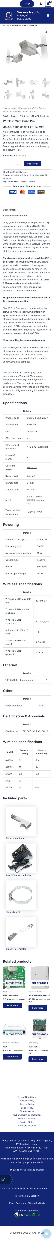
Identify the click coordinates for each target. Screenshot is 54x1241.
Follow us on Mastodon (27, 1196)
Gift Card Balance (27, 1125)
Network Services (27, 1118)
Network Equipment (20, 108)
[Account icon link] (40, 3)
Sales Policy (27, 1107)
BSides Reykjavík (36, 1203)
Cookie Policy (27, 1104)
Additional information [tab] (15, 215)
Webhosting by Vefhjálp (27, 1210)
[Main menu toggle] (48, 15)
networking (13, 181)
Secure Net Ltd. (29, 12)
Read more (12, 1005)
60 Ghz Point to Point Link (16, 116)
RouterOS (32, 467)
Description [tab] (9, 209)
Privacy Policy (27, 1100)
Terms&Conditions (27, 1097)
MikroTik (31, 181)
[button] (27, 3)
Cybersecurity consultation (27, 1115)
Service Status (27, 1122)
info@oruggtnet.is (13, 1147)
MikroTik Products (40, 116)
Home (6, 25)
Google (27, 1169)
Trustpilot (40, 1169)
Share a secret (27, 1111)
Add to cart (32, 163)
